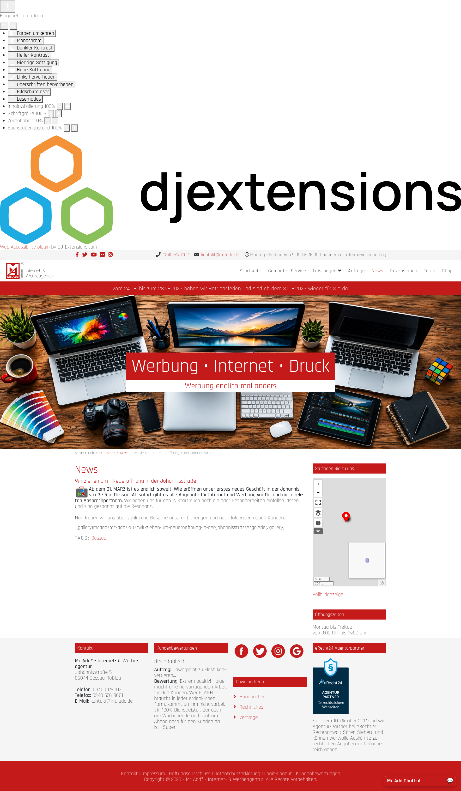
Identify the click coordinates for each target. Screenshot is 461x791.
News (377, 271)
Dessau (98, 538)
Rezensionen (403, 271)
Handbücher (251, 697)
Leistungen (325, 271)
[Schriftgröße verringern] (51, 113)
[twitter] (84, 255)
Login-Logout (278, 773)
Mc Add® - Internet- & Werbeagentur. (225, 779)
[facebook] (77, 255)
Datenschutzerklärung (237, 773)
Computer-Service (287, 271)
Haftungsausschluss (189, 773)
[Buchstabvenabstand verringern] (67, 128)
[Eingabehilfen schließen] (13, 26)
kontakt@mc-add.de (220, 255)
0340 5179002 (176, 255)
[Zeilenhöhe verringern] (47, 120)
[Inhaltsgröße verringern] (60, 106)
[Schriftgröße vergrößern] (58, 113)
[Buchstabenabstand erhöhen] (74, 128)
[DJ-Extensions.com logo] (230, 189)
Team (429, 271)
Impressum (153, 773)
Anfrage (356, 271)
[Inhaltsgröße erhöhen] (67, 106)
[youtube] (94, 255)
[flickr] (102, 255)
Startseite (250, 271)
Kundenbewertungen (318, 773)
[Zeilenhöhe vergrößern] (55, 120)
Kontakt (129, 773)
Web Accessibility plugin (25, 247)
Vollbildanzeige (328, 594)
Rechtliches (250, 707)
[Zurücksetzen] (4, 26)
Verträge (248, 717)
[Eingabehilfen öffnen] (7, 6)
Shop (447, 271)
